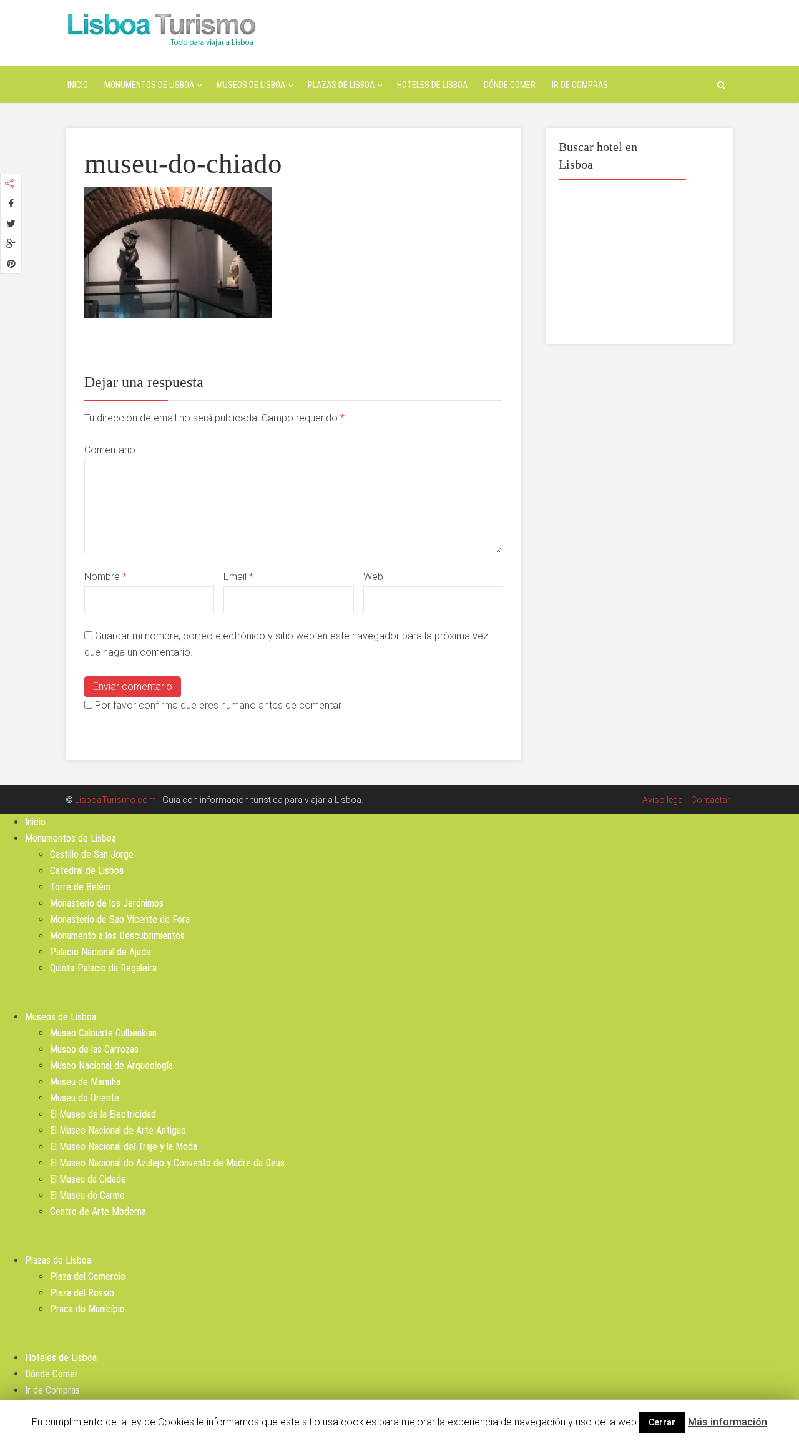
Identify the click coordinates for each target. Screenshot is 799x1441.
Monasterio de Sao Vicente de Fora (120, 919)
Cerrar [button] (662, 1422)
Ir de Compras (580, 85)
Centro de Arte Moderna (98, 1211)
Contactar (710, 800)
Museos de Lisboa (251, 85)
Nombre (105, 577)
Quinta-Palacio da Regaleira (103, 968)
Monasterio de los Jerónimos (107, 903)
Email (238, 577)
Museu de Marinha (85, 1082)
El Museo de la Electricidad (103, 1114)
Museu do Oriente (84, 1098)
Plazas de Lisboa (341, 85)
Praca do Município (87, 1309)
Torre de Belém (80, 887)
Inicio (77, 85)
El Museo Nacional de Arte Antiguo (118, 1130)
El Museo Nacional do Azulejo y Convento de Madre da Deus (167, 1163)
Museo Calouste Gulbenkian (103, 1033)
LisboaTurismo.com (115, 800)
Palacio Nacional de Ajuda (100, 952)
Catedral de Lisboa (87, 871)
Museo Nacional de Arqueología (111, 1065)
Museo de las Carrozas (94, 1049)
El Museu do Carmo (87, 1195)
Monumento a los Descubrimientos (117, 936)
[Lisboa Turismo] (161, 28)
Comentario (109, 450)
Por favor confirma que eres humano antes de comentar (216, 705)
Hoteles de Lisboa (432, 85)
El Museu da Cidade (88, 1179)
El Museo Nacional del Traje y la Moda (123, 1147)
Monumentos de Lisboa (149, 85)
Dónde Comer (510, 85)
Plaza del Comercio (87, 1276)
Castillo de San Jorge (92, 854)
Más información (727, 1422)
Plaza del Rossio (82, 1293)
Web (373, 577)
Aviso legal (663, 800)
